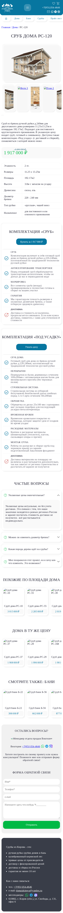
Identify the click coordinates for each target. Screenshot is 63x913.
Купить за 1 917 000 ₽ (31, 241)
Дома (16, 18)
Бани (28, 18)
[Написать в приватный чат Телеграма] (55, 11)
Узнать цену (31, 347)
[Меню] (27, 7)
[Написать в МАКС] (58, 11)
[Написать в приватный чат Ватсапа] (52, 11)
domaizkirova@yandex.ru (29, 890)
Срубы (41, 18)
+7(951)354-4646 (51, 7)
